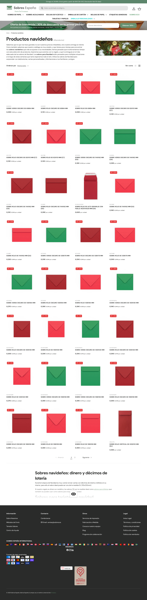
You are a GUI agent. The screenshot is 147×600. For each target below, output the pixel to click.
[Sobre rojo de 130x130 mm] (56, 329)
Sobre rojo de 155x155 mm (51, 444)
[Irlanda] (84, 544)
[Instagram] (70, 550)
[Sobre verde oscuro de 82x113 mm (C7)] (125, 88)
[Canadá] (23, 544)
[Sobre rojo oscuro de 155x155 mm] (125, 376)
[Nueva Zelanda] (108, 544)
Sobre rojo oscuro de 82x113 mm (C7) (21, 157)
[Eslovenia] (48, 544)
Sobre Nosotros (12, 518)
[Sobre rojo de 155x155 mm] (56, 424)
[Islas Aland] (88, 544)
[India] (80, 544)
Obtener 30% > (128, 25)
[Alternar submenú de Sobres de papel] (23, 15)
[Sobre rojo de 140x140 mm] (22, 376)
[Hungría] (76, 544)
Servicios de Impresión (90, 518)
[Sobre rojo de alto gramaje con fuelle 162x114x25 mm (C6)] (90, 186)
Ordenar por (11, 66)
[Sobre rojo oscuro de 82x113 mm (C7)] (22, 137)
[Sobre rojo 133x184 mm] (90, 282)
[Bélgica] (19, 544)
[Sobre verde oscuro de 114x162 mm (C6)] (90, 137)
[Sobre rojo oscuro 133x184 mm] (56, 282)
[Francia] (68, 544)
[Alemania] (7, 544)
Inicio (7, 33)
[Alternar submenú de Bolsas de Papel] (106, 15)
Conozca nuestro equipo (91, 526)
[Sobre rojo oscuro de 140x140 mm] (125, 329)
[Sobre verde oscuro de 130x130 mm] (125, 282)
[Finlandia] (64, 544)
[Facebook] (67, 550)
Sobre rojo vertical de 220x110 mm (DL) (124, 445)
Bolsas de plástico (54, 15)
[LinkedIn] (73, 550)
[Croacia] (32, 544)
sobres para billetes (101, 489)
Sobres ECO (135, 15)
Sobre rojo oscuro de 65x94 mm (54, 108)
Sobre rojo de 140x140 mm (17, 397)
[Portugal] (120, 544)
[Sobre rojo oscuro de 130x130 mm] (22, 329)
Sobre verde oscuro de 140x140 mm (89, 350)
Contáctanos (45, 518)
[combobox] (83, 8)
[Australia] (11, 544)
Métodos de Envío (12, 522)
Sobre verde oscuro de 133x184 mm (20, 303)
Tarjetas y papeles (60, 19)
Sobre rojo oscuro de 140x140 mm (124, 350)
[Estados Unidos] (56, 544)
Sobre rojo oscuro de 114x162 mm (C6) (20, 208)
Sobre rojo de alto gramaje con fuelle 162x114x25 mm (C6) (89, 208)
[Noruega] (104, 544)
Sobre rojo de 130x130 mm (51, 350)
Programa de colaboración (92, 534)
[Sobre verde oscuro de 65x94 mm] (22, 88)
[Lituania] (100, 544)
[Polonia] (116, 544)
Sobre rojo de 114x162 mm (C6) (122, 207)
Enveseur (53, 593)
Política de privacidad (131, 526)
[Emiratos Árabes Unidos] (40, 544)
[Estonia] (60, 544)
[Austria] (15, 544)
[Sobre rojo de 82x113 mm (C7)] (56, 137)
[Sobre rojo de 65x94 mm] (90, 88)
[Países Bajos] (112, 544)
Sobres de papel (14, 15)
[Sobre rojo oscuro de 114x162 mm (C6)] (22, 186)
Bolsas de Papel (98, 15)
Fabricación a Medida (90, 522)
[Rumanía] (128, 544)
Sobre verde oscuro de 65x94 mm (20, 108)
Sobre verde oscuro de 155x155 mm (55, 397)
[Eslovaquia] (44, 544)
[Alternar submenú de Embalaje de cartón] (87, 15)
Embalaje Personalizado (82, 19)
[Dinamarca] (36, 544)
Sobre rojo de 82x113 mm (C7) (53, 157)
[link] (59, 457)
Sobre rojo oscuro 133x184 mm (53, 303)
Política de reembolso (131, 534)
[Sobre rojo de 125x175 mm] (125, 235)
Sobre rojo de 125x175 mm (120, 256)
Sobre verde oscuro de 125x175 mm (55, 256)
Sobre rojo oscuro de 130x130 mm (20, 350)
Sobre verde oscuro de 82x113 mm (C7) (124, 109)
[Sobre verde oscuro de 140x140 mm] (90, 329)
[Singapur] (132, 544)
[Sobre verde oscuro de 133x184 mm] (22, 282)
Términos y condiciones (132, 522)
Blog (84, 530)
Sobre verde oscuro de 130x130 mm (124, 303)
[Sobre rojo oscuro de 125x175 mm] (90, 235)
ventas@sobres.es (54, 522)
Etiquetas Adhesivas (118, 15)
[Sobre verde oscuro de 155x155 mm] (56, 376)
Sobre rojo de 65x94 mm (85, 108)
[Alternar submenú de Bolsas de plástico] (65, 15)
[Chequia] (28, 544)
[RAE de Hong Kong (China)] (124, 544)
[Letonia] (96, 544)
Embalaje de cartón (77, 15)
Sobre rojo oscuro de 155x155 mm (123, 397)
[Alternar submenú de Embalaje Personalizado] (94, 19)
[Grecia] (72, 544)
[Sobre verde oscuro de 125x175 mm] (56, 235)
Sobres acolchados (35, 15)
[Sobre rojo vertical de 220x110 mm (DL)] (125, 424)
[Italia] (92, 544)
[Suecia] (137, 544)
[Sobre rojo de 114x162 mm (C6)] (125, 186)
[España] (52, 544)
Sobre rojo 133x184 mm (84, 303)
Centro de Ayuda (12, 530)
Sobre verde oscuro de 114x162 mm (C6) (89, 158)
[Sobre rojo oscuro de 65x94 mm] (56, 88)
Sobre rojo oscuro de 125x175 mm (89, 256)
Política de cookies (130, 530)
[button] (139, 9)
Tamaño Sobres (12, 526)
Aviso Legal (127, 518)
